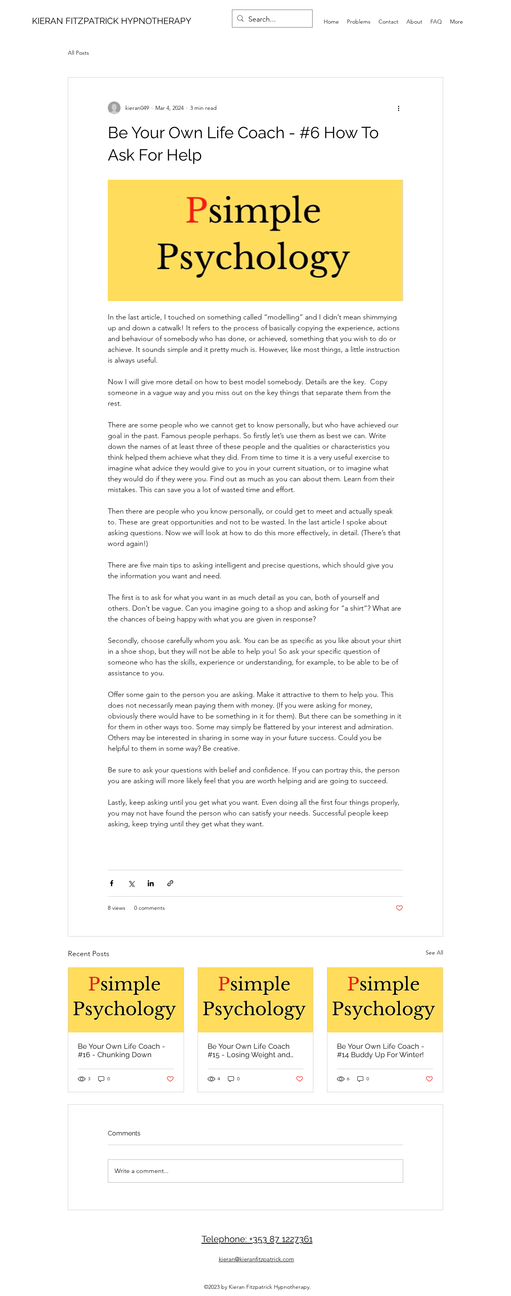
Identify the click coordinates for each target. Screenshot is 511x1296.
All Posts (78, 52)
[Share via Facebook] (111, 883)
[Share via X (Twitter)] (131, 883)
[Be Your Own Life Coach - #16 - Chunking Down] (126, 1000)
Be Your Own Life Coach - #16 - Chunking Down (121, 1050)
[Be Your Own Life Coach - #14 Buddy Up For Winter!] (385, 1000)
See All (434, 952)
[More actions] (398, 108)
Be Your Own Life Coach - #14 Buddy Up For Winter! (380, 1050)
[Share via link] (170, 883)
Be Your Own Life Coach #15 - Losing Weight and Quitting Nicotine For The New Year (250, 1050)
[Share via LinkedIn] (150, 883)
